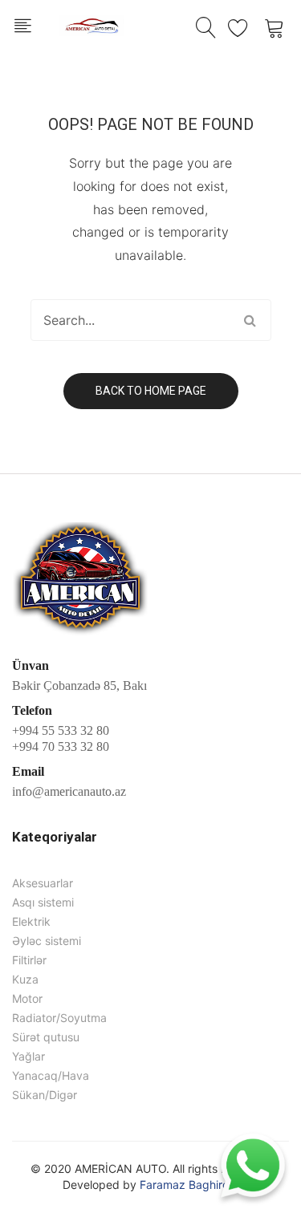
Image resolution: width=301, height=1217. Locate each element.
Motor (27, 998)
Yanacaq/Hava (50, 1075)
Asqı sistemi (43, 902)
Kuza (25, 979)
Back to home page (151, 390)
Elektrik (31, 921)
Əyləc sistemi (46, 940)
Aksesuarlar (42, 883)
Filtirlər (29, 960)
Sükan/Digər (44, 1094)
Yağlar (28, 1056)
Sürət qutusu (45, 1037)
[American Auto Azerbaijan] (91, 23)
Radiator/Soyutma (59, 1017)
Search (250, 320)
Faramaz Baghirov (187, 1184)
